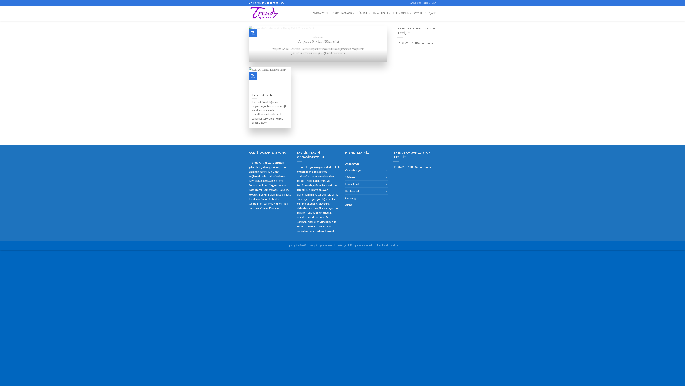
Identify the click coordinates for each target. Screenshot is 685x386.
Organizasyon (342, 13)
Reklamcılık (401, 13)
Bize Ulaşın (429, 2)
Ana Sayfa (415, 2)
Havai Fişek (380, 13)
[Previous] (256, 44)
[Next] (379, 44)
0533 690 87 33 (403, 167)
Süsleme (362, 13)
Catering (420, 13)
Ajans (432, 13)
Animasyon (320, 13)
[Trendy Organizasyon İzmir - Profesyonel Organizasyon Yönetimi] (264, 13)
